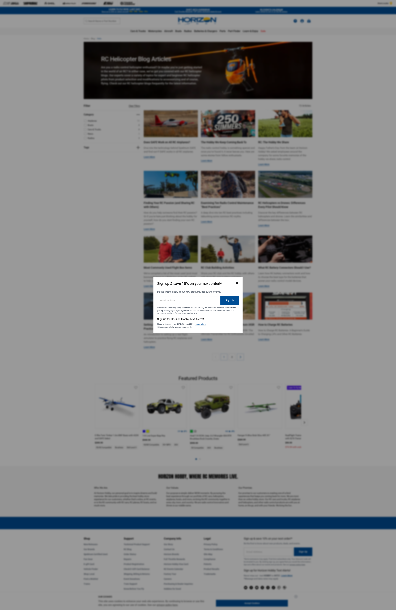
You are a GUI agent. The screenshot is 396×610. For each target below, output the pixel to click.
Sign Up (229, 300)
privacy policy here (189, 313)
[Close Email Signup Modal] (237, 283)
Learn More (200, 324)
